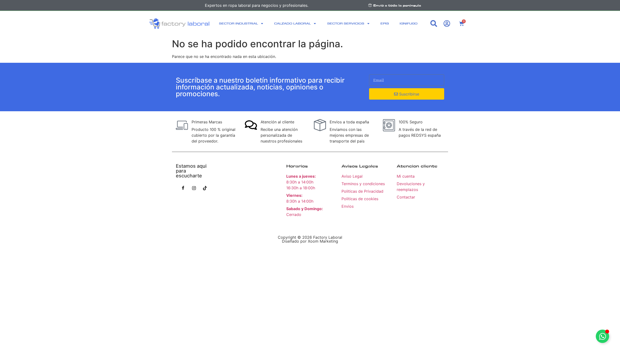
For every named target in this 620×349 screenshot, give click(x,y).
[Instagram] (194, 187)
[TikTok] (205, 187)
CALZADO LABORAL (292, 23)
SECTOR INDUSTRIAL (238, 23)
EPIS (384, 23)
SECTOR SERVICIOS (345, 23)
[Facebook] (183, 187)
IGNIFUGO (409, 23)
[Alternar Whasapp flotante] (602, 336)
